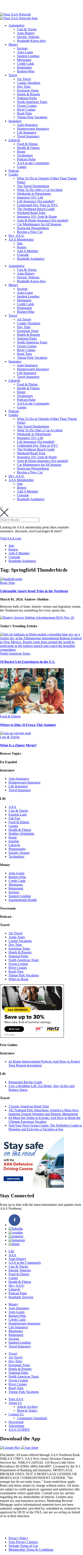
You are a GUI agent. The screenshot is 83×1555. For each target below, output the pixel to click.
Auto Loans (25, 52)
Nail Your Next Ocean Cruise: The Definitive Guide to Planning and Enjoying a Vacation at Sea (45, 1127)
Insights (14, 841)
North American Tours (32, 102)
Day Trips (23, 86)
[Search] (1, 507)
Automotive (16, 25)
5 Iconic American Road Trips (29, 1106)
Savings (22, 48)
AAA (12, 807)
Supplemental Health (23, 900)
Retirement (24, 67)
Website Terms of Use (23, 1546)
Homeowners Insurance (33, 128)
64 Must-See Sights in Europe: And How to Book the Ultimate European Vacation (44, 1119)
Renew (22, 247)
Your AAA (16, 1399)
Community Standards (32, 1418)
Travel (13, 75)
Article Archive (27, 1406)
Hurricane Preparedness (33, 228)
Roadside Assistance (30, 258)
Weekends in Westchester (34, 193)
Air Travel (24, 79)
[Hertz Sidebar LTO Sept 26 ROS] (32, 1036)
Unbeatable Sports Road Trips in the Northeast (34, 591)
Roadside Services (21, 1297)
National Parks (27, 98)
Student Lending (28, 56)
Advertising (16, 1426)
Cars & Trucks (27, 29)
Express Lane (18, 814)
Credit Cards (25, 63)
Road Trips (24, 113)
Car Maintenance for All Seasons (39, 224)
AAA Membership (21, 239)
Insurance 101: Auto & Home (37, 216)
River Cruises (26, 109)
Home (21, 151)
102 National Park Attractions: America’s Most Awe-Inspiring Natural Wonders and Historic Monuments (44, 1112)
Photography (17, 849)
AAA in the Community (33, 163)
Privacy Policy (18, 1538)
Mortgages (24, 60)
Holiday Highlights (21, 833)
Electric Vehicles (28, 37)
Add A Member (27, 251)
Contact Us (16, 1414)
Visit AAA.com (10, 538)
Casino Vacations (28, 83)
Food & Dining (27, 144)
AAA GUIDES (19, 1429)
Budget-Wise (25, 71)
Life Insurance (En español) (35, 201)
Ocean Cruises (27, 105)
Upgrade (23, 255)
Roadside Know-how (31, 40)
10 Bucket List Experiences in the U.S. (27, 662)
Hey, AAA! (16, 235)
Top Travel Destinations (33, 186)
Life (11, 1251)
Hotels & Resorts (28, 94)
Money (13, 44)
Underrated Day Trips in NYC (37, 205)
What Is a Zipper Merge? (18, 745)
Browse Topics (27, 1410)
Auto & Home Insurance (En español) (42, 220)
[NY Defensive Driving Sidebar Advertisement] (32, 1186)
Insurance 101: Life (30, 197)
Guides (13, 174)
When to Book (18, 979)
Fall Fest (14, 818)
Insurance (15, 121)
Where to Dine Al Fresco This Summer (28, 725)
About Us (15, 1403)
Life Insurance (26, 132)
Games (21, 167)
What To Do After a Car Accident (39, 190)
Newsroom (16, 1422)
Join (20, 243)
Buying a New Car (30, 232)
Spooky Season (19, 852)
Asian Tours (17, 937)
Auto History (26, 33)
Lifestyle (14, 140)
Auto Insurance (27, 125)
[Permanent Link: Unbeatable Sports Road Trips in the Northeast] (11, 579)
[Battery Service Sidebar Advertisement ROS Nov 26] (37, 617)
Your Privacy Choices (23, 1542)
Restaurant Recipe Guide (25, 1082)
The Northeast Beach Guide (36, 209)
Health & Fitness (28, 148)
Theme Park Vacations (32, 117)
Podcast (14, 170)
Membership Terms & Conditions (31, 1549)
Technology (25, 155)
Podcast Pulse (26, 159)
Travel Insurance (28, 136)
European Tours (28, 90)
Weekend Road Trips (31, 213)
